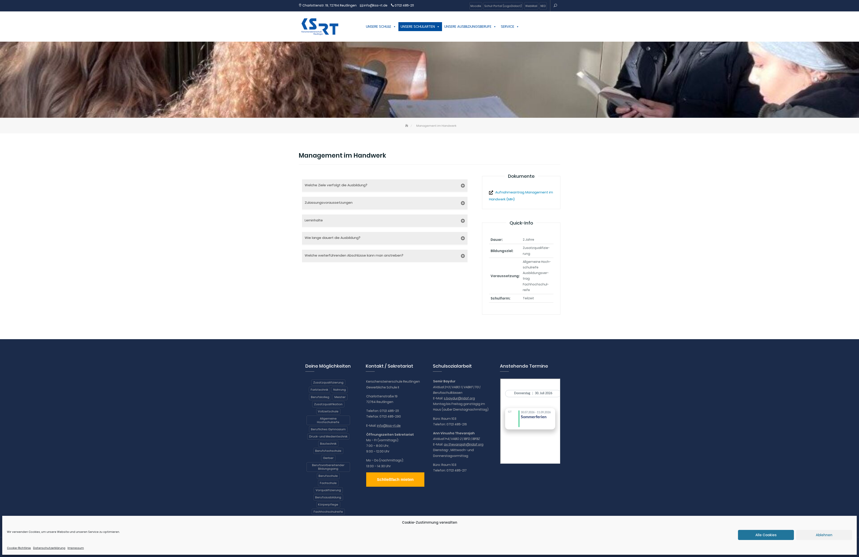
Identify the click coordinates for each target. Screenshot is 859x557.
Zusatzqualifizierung (328, 382)
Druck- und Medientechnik (328, 436)
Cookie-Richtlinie (19, 548)
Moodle (475, 6)
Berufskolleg (320, 397)
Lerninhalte (314, 220)
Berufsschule (328, 476)
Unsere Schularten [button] (418, 26)
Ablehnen (824, 535)
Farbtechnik (319, 390)
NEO (543, 6)
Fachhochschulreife (328, 512)
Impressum (76, 548)
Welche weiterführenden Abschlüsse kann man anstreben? (354, 255)
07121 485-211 (404, 5)
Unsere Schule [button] (378, 26)
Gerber (328, 458)
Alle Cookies (765, 535)
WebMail (531, 6)
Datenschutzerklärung (49, 548)
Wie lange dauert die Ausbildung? (332, 237)
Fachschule (328, 483)
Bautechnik (328, 443)
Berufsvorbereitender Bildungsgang (328, 467)
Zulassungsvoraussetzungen (329, 202)
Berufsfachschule (328, 451)
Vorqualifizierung (328, 490)
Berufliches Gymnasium (328, 429)
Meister (340, 397)
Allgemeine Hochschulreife (328, 420)
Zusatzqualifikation (328, 404)
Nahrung (339, 390)
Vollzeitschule (328, 411)
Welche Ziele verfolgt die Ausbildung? (336, 185)
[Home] (407, 126)
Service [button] (507, 26)
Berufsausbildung (328, 497)
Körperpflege (328, 504)
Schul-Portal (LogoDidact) (503, 6)
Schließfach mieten (395, 479)
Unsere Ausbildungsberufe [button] (467, 26)
